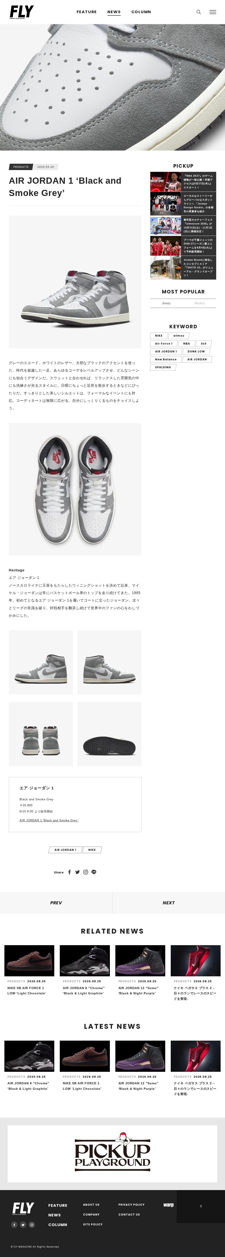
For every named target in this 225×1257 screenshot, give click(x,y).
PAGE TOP (201, 1206)
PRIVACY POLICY (131, 1205)
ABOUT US (91, 1205)
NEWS (114, 12)
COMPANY (91, 1214)
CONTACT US (129, 1214)
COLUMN (141, 12)
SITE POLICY (93, 1224)
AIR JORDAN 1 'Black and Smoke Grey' (49, 820)
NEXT (169, 903)
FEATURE (87, 12)
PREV (56, 903)
